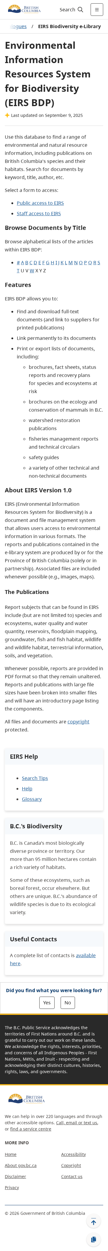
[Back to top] (93, 1221)
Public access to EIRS (40, 203)
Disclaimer (15, 1176)
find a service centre (30, 1129)
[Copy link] (93, 1239)
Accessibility (73, 1154)
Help (27, 788)
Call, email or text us (76, 1122)
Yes (47, 1002)
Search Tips (35, 778)
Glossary (32, 799)
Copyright (71, 1165)
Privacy (12, 1187)
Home (10, 1154)
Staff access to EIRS (39, 213)
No (67, 1002)
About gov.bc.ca (21, 1165)
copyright (78, 721)
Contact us (71, 1176)
